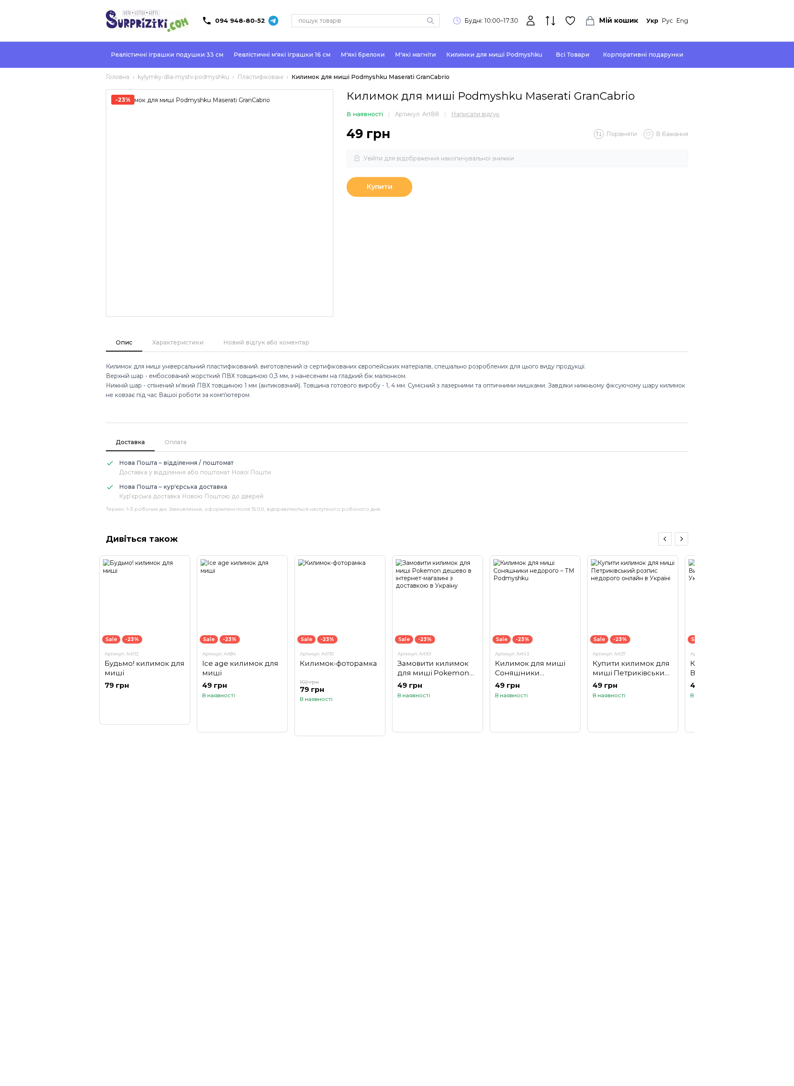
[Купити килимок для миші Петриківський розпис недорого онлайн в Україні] (633, 644)
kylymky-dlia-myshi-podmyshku (183, 77)
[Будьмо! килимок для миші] (145, 640)
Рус (667, 20)
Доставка (130, 442)
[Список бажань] (570, 20)
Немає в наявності (144, 701)
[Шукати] (430, 20)
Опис (124, 342)
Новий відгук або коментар (266, 342)
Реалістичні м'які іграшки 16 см (282, 54)
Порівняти (621, 134)
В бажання (672, 134)
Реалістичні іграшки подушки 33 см (167, 54)
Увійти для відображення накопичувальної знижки (439, 158)
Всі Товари (572, 54)
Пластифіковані (260, 77)
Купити (379, 187)
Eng (682, 20)
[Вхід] (530, 20)
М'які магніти (415, 54)
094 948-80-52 (240, 20)
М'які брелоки (363, 54)
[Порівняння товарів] (550, 20)
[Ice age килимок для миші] (242, 644)
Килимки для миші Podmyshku (494, 54)
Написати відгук (475, 114)
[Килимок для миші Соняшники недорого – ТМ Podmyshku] (535, 644)
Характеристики (177, 342)
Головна (117, 77)
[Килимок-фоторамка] (340, 646)
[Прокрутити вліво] (665, 538)
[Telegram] (273, 21)
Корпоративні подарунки (643, 54)
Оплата (176, 442)
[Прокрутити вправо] (681, 538)
